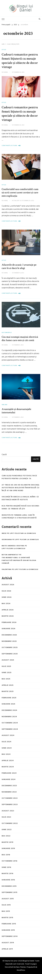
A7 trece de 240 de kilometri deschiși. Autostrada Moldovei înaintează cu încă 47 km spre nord (21, 488)
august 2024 (8, 735)
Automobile (7, 332)
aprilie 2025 (7, 685)
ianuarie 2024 (8, 779)
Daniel (6, 72)
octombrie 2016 (9, 861)
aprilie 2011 (7, 949)
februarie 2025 (9, 697)
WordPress (21, 970)
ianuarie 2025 (8, 704)
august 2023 (8, 811)
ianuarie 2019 (8, 848)
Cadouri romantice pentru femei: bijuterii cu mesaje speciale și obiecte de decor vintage (20, 60)
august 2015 (8, 898)
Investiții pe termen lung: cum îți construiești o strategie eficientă (19, 516)
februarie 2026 (9, 622)
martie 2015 (7, 917)
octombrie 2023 (10, 798)
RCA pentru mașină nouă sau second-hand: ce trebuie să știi (21, 507)
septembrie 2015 (9, 892)
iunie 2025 (6, 672)
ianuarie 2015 (8, 930)
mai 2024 (6, 754)
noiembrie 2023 (9, 792)
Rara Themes (21, 967)
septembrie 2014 (10, 936)
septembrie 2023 (10, 804)
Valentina (6, 569)
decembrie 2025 (9, 635)
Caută (4, 454)
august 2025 (8, 660)
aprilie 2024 (8, 760)
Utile (4, 50)
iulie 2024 (6, 741)
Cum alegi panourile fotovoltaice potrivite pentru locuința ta (19, 477)
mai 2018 (6, 854)
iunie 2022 (7, 829)
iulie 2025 (6, 666)
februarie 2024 (9, 773)
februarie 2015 (9, 924)
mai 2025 (6, 679)
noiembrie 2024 (9, 716)
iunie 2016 (6, 867)
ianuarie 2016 (8, 880)
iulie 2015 (6, 905)
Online (4, 405)
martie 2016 (7, 873)
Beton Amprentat (10, 555)
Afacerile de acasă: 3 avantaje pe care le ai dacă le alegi (19, 266)
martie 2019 (7, 842)
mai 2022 (6, 836)
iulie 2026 (6, 591)
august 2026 (8, 584)
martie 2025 (8, 691)
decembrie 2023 (9, 785)
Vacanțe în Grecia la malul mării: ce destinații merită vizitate (20, 498)
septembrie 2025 (10, 654)
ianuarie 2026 (8, 628)
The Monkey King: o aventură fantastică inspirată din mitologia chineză (19, 560)
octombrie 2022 (10, 823)
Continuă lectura (9, 145)
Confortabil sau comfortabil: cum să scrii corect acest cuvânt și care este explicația (20, 192)
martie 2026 (8, 616)
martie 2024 (8, 766)
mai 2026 (6, 603)
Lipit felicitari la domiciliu (23, 533)
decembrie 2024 (9, 710)
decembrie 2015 (9, 886)
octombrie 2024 (10, 723)
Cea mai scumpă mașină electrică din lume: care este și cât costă (20, 338)
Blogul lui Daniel (28, 960)
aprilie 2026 (8, 610)
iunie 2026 (7, 597)
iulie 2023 (6, 817)
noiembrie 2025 (9, 641)
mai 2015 (6, 911)
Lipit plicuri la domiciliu (27, 539)
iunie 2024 (7, 748)
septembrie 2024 (10, 729)
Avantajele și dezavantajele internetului (16, 410)
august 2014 (8, 942)
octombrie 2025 (10, 647)
